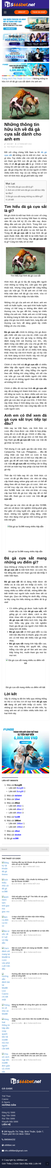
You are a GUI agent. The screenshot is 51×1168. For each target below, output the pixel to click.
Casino (5, 1099)
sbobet (17, 835)
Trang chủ (6, 78)
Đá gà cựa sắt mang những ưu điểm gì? (25, 196)
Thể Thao (6, 1096)
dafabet (18, 795)
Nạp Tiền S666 (8, 1115)
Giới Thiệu (7, 1163)
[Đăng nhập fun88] (25, 69)
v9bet (17, 831)
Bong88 (20, 788)
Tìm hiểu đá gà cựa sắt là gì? (20, 187)
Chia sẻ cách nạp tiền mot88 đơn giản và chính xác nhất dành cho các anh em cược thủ (29, 1055)
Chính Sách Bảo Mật (22, 1163)
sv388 (15, 838)
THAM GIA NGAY (38, 12)
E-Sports (6, 1102)
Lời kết (11, 199)
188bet (20, 823)
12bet (17, 799)
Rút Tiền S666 (8, 1118)
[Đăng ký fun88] (25, 750)
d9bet (19, 806)
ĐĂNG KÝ (21, 12)
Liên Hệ (37, 1163)
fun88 (17, 817)
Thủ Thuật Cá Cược (22, 78)
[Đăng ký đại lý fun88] (25, 24)
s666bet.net (21, 1160)
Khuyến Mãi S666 (10, 1122)
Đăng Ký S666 (8, 1112)
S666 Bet (10, 144)
